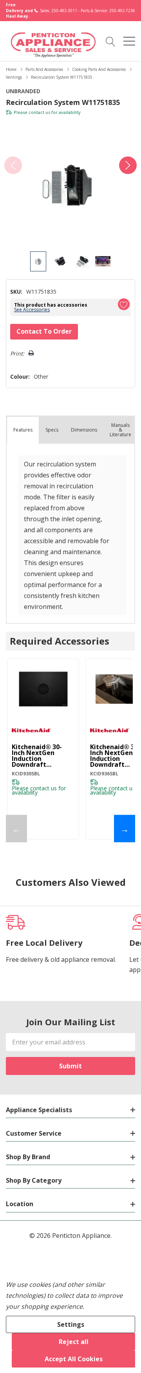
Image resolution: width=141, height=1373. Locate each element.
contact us (39, 112)
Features (23, 429)
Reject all (74, 1341)
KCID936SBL (104, 773)
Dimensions (84, 429)
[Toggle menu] (129, 41)
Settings (70, 1324)
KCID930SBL (26, 773)
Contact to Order (44, 331)
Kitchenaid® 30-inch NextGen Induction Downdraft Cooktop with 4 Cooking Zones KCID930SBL (37, 756)
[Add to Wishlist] (124, 304)
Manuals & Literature (120, 430)
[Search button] (111, 40)
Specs (51, 429)
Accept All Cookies (74, 1359)
